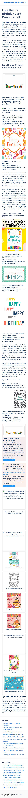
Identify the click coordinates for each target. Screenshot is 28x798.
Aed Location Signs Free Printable (12, 732)
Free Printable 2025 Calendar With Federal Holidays (12, 728)
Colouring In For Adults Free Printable (13, 754)
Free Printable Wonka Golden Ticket (13, 785)
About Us (6, 795)
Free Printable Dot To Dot (10, 787)
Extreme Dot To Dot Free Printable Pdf (13, 737)
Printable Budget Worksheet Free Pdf (13, 770)
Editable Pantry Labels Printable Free (13, 748)
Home (2, 795)
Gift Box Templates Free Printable (12, 775)
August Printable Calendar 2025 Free (13, 734)
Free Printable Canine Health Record (13, 765)
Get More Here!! (8, 460)
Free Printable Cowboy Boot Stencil (12, 780)
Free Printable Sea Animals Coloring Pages (13, 751)
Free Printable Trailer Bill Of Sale (12, 772)
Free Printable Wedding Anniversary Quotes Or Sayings (13, 744)
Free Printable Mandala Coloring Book (13, 782)
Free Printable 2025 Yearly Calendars (13, 768)
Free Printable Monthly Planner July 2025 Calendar (14, 740)
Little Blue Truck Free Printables (12, 777)
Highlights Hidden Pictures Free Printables (11, 724)
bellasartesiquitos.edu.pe (14, 2)
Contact (11, 795)
